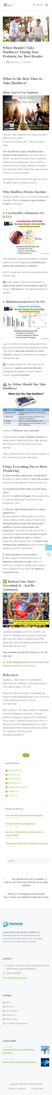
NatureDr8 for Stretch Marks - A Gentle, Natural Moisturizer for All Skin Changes (26, 882)
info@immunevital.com (16, 978)
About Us (10, 1006)
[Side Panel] (46, 5)
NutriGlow (13, 783)
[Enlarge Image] (26, 29)
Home (8, 1002)
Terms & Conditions (17, 1088)
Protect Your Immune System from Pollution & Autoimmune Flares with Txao (26, 895)
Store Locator (12, 1019)
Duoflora (27, 62)
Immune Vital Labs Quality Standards (20, 1062)
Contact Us (11, 1015)
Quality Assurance (17, 787)
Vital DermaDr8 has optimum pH (20, 824)
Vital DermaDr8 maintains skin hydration (24, 815)
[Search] (41, 4)
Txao (11, 796)
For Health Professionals (16, 1023)
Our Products (11, 1011)
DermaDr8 (13, 770)
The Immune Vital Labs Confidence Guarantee (27, 843)
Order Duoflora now (16, 662)
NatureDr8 (13, 779)
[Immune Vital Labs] (8, 4)
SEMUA (12, 791)
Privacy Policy (37, 1088)
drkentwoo (15, 62)
